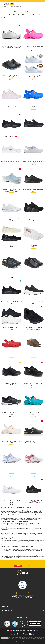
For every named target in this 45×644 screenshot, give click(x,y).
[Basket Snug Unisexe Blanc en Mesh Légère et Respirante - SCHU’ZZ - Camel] (32, 82)
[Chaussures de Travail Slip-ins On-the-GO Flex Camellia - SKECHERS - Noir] (12, 248)
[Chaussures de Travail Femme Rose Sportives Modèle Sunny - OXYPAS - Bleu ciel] (34, 476)
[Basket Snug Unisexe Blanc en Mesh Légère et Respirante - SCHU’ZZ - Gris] (34, 82)
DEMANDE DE (12, 4)
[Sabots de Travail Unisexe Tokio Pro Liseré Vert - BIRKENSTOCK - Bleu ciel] (10, 277)
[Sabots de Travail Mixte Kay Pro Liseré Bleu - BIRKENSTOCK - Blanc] (9, 82)
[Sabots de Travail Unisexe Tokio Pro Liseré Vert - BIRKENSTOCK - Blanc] (8, 277)
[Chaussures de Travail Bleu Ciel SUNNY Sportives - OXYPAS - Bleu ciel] (10, 476)
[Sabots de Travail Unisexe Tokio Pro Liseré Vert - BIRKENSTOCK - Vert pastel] (14, 277)
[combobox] (22, 6)
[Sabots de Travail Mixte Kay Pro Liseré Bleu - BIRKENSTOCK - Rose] (13, 82)
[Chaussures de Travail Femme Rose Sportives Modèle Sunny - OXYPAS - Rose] (32, 476)
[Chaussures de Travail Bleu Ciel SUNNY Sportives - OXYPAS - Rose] (12, 476)
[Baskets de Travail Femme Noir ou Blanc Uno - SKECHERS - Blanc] (10, 330)
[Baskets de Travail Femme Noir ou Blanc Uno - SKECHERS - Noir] (12, 330)
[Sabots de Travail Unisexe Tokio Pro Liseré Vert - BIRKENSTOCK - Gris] (11, 277)
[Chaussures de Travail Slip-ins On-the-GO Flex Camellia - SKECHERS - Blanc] (10, 248)
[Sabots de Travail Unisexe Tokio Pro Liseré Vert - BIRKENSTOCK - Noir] (12, 277)
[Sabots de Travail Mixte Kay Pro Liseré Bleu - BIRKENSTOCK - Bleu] (10, 82)
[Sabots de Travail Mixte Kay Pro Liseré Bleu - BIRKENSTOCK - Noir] (12, 82)
